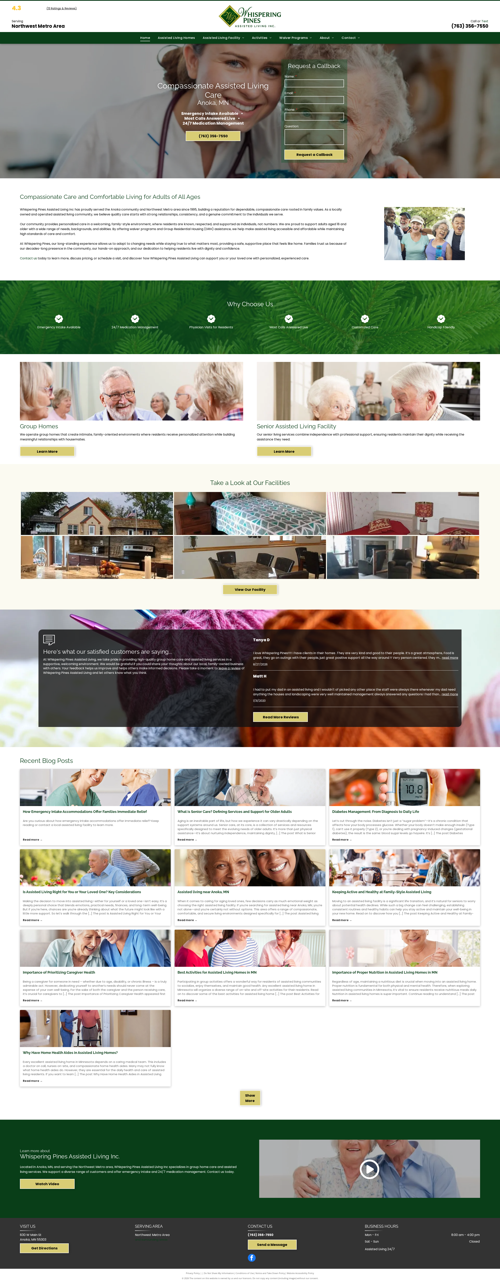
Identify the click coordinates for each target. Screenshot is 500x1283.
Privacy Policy (193, 1273)
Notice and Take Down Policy (270, 1273)
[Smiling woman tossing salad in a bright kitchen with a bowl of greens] (404, 948)
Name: (289, 76)
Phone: (290, 109)
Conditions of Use (245, 1273)
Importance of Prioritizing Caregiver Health (59, 972)
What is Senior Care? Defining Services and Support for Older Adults (235, 812)
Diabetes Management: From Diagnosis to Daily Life (375, 812)
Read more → (33, 840)
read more (450, 657)
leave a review (230, 668)
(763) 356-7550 (260, 1235)
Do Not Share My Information (219, 1273)
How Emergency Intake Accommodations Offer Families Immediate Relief (85, 812)
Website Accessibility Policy (300, 1273)
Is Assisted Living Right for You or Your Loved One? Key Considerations (82, 892)
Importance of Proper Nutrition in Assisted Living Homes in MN (385, 972)
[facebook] (252, 1258)
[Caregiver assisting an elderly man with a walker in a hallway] (95, 1028)
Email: (289, 93)
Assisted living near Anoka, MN (203, 892)
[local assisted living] (95, 787)
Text (484, 21)
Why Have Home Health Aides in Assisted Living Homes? (70, 1053)
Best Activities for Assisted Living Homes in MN (217, 972)
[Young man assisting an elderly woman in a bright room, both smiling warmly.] (250, 787)
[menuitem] (145, 38)
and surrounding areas (151, 1239)
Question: (292, 126)
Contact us (28, 258)
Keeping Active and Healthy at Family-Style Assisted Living (381, 892)
